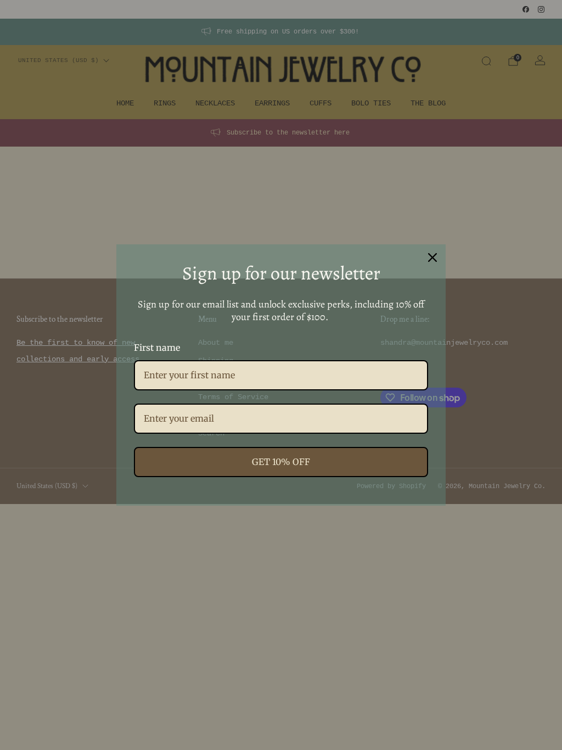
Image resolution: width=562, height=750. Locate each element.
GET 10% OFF (281, 461)
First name (157, 347)
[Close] (432, 257)
